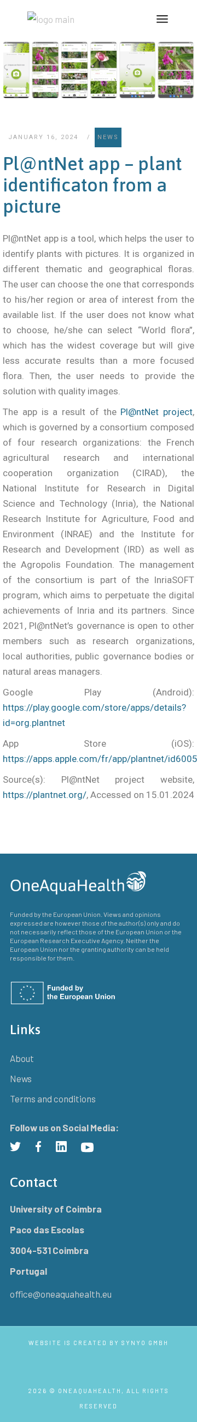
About (22, 1058)
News (108, 137)
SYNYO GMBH (145, 1342)
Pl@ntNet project (155, 411)
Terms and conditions (53, 1098)
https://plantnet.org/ (44, 794)
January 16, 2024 (43, 137)
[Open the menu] (162, 19)
